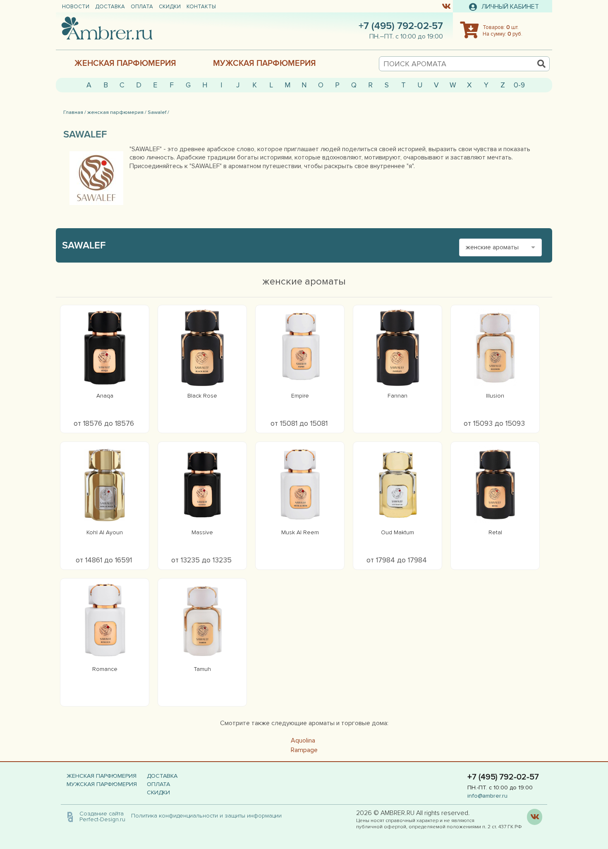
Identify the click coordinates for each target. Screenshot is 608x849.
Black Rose (202, 395)
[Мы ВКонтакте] (446, 6)
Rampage (304, 750)
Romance (104, 669)
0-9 (519, 85)
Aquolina (303, 740)
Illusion (495, 395)
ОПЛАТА (142, 6)
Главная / (74, 112)
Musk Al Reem (300, 532)
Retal (495, 532)
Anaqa (104, 395)
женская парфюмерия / (116, 112)
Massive (202, 532)
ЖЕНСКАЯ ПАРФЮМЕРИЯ (125, 63)
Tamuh (202, 669)
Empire (300, 395)
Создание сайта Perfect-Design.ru (102, 816)
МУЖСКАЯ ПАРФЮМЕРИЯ (264, 63)
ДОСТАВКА (110, 6)
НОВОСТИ (75, 6)
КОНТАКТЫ (201, 6)
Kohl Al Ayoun (104, 532)
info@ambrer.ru (487, 795)
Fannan (397, 395)
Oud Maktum (397, 532)
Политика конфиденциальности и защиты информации (209, 815)
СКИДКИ (170, 6)
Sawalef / (158, 112)
